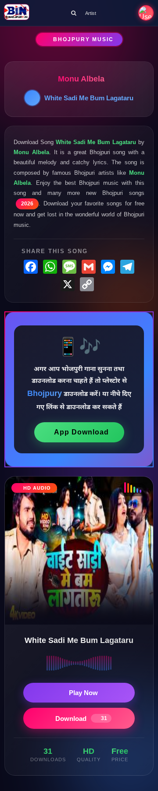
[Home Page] (16, 12)
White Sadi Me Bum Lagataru (88, 98)
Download (81, 718)
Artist (90, 13)
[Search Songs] (74, 13)
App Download (81, 432)
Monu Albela (81, 78)
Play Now (83, 692)
